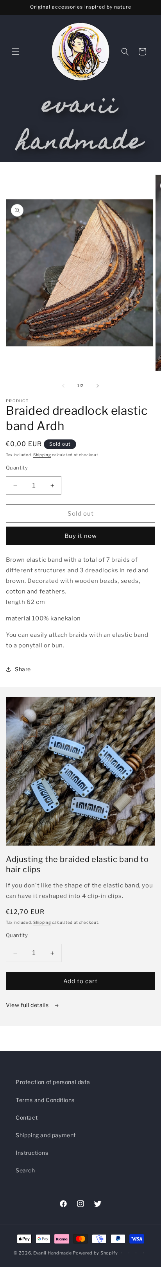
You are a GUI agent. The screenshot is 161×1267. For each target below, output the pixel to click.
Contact (27, 1117)
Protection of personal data (53, 1082)
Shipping (42, 454)
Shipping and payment (46, 1135)
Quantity (17, 467)
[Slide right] (97, 385)
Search (25, 1170)
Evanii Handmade (52, 1253)
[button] (15, 51)
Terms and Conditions (45, 1100)
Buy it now (80, 535)
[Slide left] (63, 385)
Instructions (32, 1152)
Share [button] (23, 669)
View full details (28, 1005)
